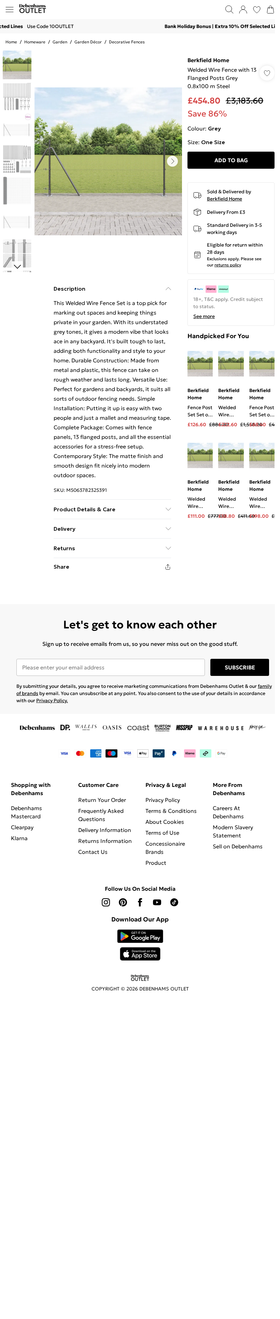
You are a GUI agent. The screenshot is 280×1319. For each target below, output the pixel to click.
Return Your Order (102, 799)
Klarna (19, 838)
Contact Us (93, 851)
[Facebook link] (140, 902)
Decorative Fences (127, 41)
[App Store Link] (140, 945)
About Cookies (164, 821)
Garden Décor (88, 41)
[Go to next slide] (172, 161)
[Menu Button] (9, 9)
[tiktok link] (174, 902)
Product (155, 862)
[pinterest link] (123, 902)
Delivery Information (104, 830)
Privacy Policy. (52, 700)
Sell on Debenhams (238, 846)
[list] (108, 161)
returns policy (227, 264)
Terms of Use (162, 832)
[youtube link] (157, 902)
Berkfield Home (208, 60)
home (11, 41)
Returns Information (105, 840)
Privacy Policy (162, 799)
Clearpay (22, 827)
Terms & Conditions (171, 810)
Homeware (34, 41)
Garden (60, 41)
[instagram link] (106, 902)
